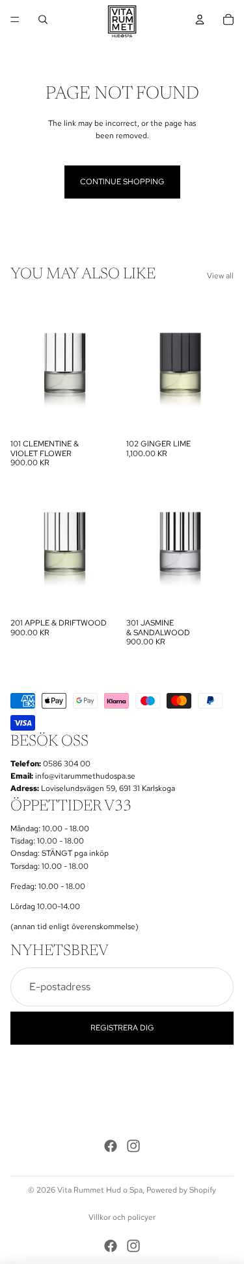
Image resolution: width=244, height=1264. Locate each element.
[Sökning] (43, 19)
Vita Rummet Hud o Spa (99, 1190)
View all (220, 276)
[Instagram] (133, 1146)
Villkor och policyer (122, 1217)
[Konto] (199, 19)
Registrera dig (122, 1028)
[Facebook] (110, 1146)
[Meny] (15, 19)
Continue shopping (122, 181)
